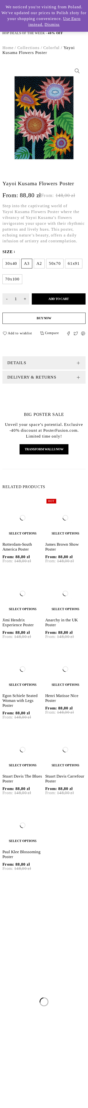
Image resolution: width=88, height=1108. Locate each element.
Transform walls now (44, 449)
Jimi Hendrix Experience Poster (18, 622)
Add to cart (58, 299)
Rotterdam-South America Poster (17, 547)
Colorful (51, 47)
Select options (22, 533)
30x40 (11, 263)
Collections (28, 47)
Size (7, 252)
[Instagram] (19, 949)
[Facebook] (8, 949)
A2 (39, 263)
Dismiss (52, 24)
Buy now (44, 318)
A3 (27, 263)
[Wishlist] (18, 333)
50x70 (55, 263)
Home (7, 47)
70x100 (12, 279)
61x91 (74, 263)
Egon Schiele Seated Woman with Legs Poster (20, 700)
